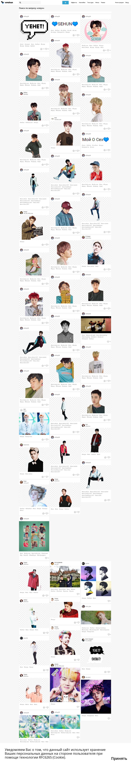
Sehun (25, 92)
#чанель (33, 85)
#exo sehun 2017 (33, 198)
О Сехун (87, 236)
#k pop (22, 46)
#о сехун (53, 32)
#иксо (27, 704)
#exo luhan (62, 589)
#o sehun (63, 30)
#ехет (22, 44)
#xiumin (26, 555)
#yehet (32, 46)
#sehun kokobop (101, 628)
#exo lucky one (24, 83)
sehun (25, 599)
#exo (32, 44)
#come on (100, 337)
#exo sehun (23, 198)
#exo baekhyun (35, 200)
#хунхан (65, 591)
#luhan (73, 589)
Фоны (97, 2)
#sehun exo (29, 122)
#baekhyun (32, 555)
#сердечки (90, 715)
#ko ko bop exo (104, 629)
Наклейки (82, 2)
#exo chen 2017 (24, 204)
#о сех (74, 30)
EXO (55, 117)
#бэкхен (27, 85)
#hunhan (59, 591)
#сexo (83, 145)
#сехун (27, 46)
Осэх (24, 481)
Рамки (103, 2)
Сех (86, 424)
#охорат (27, 44)
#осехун (44, 508)
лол (24, 409)
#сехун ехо (28, 436)
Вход (127, 2)
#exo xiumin (42, 198)
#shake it (93, 337)
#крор (31, 667)
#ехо (52, 509)
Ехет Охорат (89, 639)
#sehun (37, 44)
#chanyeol (85, 338)
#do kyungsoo (41, 555)
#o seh (69, 30)
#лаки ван (45, 553)
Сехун (25, 211)
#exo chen (36, 202)
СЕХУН (56, 664)
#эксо (21, 510)
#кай (38, 85)
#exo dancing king (101, 335)
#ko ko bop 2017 (94, 629)
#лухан (71, 591)
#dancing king (86, 337)
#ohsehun (29, 508)
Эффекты (74, 2)
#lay (21, 555)
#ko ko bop (85, 629)
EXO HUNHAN (58, 562)
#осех (52, 734)
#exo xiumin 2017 (25, 200)
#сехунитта (60, 32)
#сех (47, 741)
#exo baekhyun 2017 (26, 202)
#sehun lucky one (35, 741)
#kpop (22, 85)
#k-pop (43, 44)
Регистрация (119, 2)
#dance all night (90, 335)
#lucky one (33, 83)
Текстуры (90, 2)
